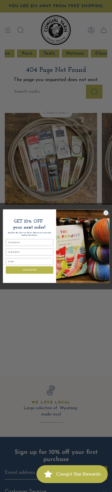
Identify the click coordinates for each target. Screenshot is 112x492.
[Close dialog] (105, 212)
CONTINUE (29, 270)
